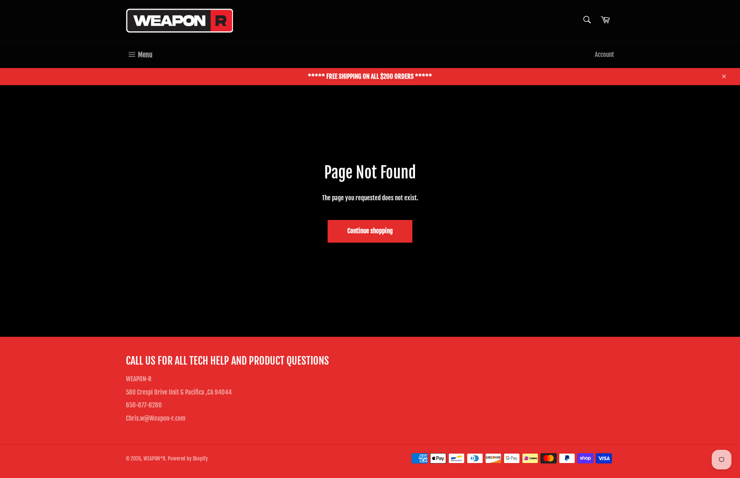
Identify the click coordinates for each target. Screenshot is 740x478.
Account (604, 54)
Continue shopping (370, 231)
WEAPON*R (154, 458)
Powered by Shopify (188, 458)
